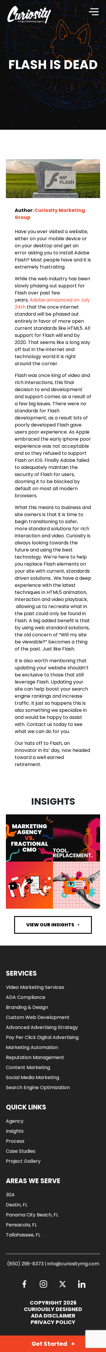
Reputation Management (35, 1057)
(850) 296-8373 (25, 1263)
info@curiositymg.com (73, 1263)
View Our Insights (50, 924)
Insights (15, 1131)
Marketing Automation (32, 1047)
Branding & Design (27, 1007)
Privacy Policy (53, 1322)
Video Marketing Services (35, 987)
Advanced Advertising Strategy (42, 1027)
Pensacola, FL (21, 1224)
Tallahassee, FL (23, 1234)
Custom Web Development (37, 1017)
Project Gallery (23, 1161)
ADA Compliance (25, 997)
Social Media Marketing (32, 1077)
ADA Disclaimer (53, 1316)
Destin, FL (16, 1204)
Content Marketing (28, 1067)
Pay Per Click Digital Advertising (42, 1037)
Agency (15, 1121)
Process (15, 1141)
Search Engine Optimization (38, 1087)
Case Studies (20, 1151)
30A (10, 1194)
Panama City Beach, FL (32, 1214)
